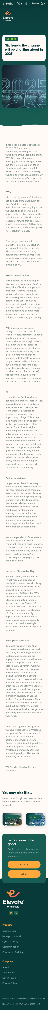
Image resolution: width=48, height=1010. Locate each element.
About (5, 967)
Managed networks (12, 936)
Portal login (43, 4)
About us (27, 4)
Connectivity (9, 930)
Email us (24, 864)
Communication (10, 946)
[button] (43, 16)
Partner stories (20, 4)
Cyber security (10, 941)
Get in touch (9, 977)
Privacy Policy (9, 983)
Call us (24, 873)
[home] (21, 16)
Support (35, 3)
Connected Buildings (13, 952)
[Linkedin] (11, 913)
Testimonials (9, 972)
